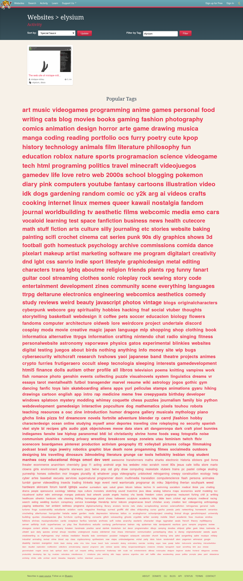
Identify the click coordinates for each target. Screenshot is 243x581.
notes (118, 520)
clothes (89, 278)
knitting (177, 370)
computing (136, 469)
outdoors (200, 449)
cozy (42, 459)
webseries (38, 505)
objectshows (100, 428)
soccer (137, 316)
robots (196, 406)
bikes (202, 528)
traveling (141, 423)
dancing (30, 388)
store (205, 464)
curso (153, 509)
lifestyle (115, 261)
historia (185, 460)
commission (102, 535)
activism (109, 443)
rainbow (109, 547)
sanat (98, 528)
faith (119, 550)
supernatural (87, 478)
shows (195, 237)
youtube (100, 183)
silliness (151, 550)
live (75, 524)
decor (130, 528)
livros (214, 460)
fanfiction (110, 220)
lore (115, 323)
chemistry (73, 464)
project (153, 323)
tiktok (195, 487)
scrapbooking (152, 505)
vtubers (165, 469)
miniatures (91, 554)
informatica (34, 336)
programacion (137, 156)
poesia (170, 509)
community (125, 286)
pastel (191, 469)
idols (152, 539)
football (32, 245)
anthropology (211, 502)
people (34, 491)
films (131, 211)
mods (91, 513)
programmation (142, 528)
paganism (186, 539)
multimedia (132, 478)
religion (116, 269)
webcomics (140, 294)
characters (36, 269)
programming (110, 109)
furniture (68, 516)
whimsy (103, 400)
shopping (160, 329)
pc (183, 469)
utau (159, 438)
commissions (158, 245)
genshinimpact (198, 513)
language (128, 329)
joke (102, 547)
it (100, 316)
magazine (90, 509)
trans (58, 269)
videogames (70, 109)
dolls (59, 370)
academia (144, 498)
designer (170, 550)
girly (116, 469)
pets (123, 316)
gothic (191, 382)
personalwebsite (40, 343)
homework (200, 509)
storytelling (34, 316)
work (210, 370)
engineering (108, 294)
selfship (35, 524)
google (207, 539)
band (155, 356)
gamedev (35, 174)
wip (179, 350)
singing (188, 336)
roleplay (127, 278)
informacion (130, 531)
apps (118, 388)
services (71, 478)
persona (195, 478)
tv (90, 211)
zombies (215, 550)
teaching (30, 412)
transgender (99, 382)
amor (110, 423)
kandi (62, 487)
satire (196, 535)
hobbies (111, 309)
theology (101, 509)
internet (59, 202)
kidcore (123, 502)
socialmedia (180, 449)
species (46, 531)
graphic (95, 449)
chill (203, 494)
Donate (156, 576)
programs (202, 524)
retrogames (192, 505)
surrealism (95, 487)
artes (35, 478)
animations (179, 388)
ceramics (212, 509)
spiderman (146, 524)
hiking (210, 388)
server (25, 524)
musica (187, 128)
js (207, 494)
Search (32, 3)
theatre (170, 356)
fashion (152, 118)
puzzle (121, 376)
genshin (70, 376)
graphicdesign (145, 261)
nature (83, 156)
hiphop (71, 433)
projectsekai (99, 558)
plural (101, 498)
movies (84, 118)
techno (147, 487)
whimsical (197, 539)
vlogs (158, 520)
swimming (162, 487)
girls (36, 469)
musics (95, 531)
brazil (148, 502)
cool (44, 278)
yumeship (28, 473)
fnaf (145, 309)
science (171, 156)
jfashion (180, 418)
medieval (203, 498)
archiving (25, 558)
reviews (48, 302)
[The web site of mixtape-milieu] (50, 59)
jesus (180, 464)
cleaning (68, 498)
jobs (99, 554)
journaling (126, 228)
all (115, 370)
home (152, 433)
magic (95, 329)
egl (184, 498)
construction (190, 473)
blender (146, 418)
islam (24, 547)
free (138, 394)
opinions (126, 554)
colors (159, 494)
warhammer (100, 550)
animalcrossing (74, 547)
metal (173, 261)
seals (178, 520)
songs (132, 438)
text (184, 502)
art (26, 109)
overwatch (115, 543)
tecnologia (122, 363)
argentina (135, 554)
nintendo (144, 336)
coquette (121, 400)
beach (100, 543)
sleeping (145, 363)
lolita (197, 464)
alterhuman (41, 513)
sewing (162, 278)
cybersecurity (37, 356)
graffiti (120, 509)
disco (43, 82)
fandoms (31, 323)
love (68, 174)
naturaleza (65, 554)
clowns (26, 469)
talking (87, 516)
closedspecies (48, 516)
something (187, 547)
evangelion (47, 543)
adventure (127, 418)
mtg (138, 524)
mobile (164, 516)
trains (176, 469)
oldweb (101, 323)
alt (146, 428)
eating (35, 502)
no (182, 423)
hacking (130, 309)
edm (47, 494)
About (146, 576)
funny (184, 269)
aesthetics (170, 294)
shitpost (180, 528)
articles (45, 528)
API (180, 576)
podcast (29, 449)
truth (43, 524)
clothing (194, 329)
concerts (96, 516)
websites (201, 343)
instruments (186, 543)
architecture (79, 323)
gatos (135, 343)
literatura (114, 454)
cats (50, 118)
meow (118, 428)
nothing (107, 350)
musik (125, 550)
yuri (128, 388)
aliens (106, 388)
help (215, 473)
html (43, 165)
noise (204, 433)
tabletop (71, 491)
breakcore (116, 438)
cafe (189, 464)
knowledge (91, 502)
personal (187, 109)
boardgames (52, 443)
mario (214, 464)
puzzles (151, 400)
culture (90, 228)
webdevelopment (38, 406)
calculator (145, 535)
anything (127, 350)
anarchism (58, 464)
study (29, 302)
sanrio (65, 261)
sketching (111, 491)
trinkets (88, 482)
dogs (40, 193)
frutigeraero (67, 363)
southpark (197, 482)
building (26, 516)
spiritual (58, 550)
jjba (60, 516)
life (55, 174)
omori (87, 459)
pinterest (72, 443)
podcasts (80, 494)
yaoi (122, 356)
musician (55, 554)
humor (115, 412)
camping (162, 528)
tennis (126, 505)
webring (105, 554)
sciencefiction (177, 505)
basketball (60, 316)
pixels (167, 406)
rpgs (53, 449)
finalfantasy (111, 550)
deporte (64, 469)
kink (194, 547)
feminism (173, 438)
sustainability (46, 509)
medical (186, 487)
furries (45, 363)
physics (118, 343)
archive (129, 245)
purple (106, 494)
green (120, 487)
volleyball (152, 443)
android (108, 464)
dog (129, 406)
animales (208, 478)
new (107, 539)
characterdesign (36, 423)
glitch (106, 516)
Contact (211, 576)
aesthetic (108, 211)
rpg (170, 269)
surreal (111, 509)
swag (175, 433)
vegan (158, 543)
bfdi (103, 433)
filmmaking (202, 443)
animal (55, 531)
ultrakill (25, 531)
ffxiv (198, 438)
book (210, 329)
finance (44, 370)
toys (56, 388)
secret (53, 558)
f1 (90, 464)
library (107, 505)
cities (159, 554)
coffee (110, 316)
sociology (60, 491)
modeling (207, 491)
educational (58, 459)
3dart (172, 516)
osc (68, 412)
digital (29, 350)
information (100, 336)
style (35, 428)
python (211, 400)
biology (179, 316)
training (163, 535)
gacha (161, 509)
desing (123, 543)
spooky (117, 547)
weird (67, 302)
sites (132, 509)
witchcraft (64, 356)
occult (89, 363)
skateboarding (84, 388)
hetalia (65, 513)
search (26, 502)
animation (60, 128)
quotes (36, 516)
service (79, 502)
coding (54, 137)
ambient (56, 505)
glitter (188, 528)
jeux (199, 547)
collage (184, 443)
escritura (176, 524)
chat (160, 336)
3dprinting (171, 482)
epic (105, 487)
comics (33, 128)
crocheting (27, 513)
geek (195, 528)
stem (178, 539)
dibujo (153, 528)
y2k (141, 193)
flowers (197, 316)
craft (188, 428)
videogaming (195, 502)
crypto (29, 363)
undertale (172, 323)
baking (201, 228)
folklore (26, 520)
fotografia (189, 433)
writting (214, 494)
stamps (160, 388)
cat (104, 237)
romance (39, 376)
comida (186, 245)
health (173, 220)
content (36, 528)
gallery (148, 412)
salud (112, 487)
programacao (136, 502)
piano (202, 412)
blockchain (116, 528)
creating (168, 513)
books (106, 118)
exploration (41, 547)
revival (46, 539)
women (164, 505)
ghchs (28, 418)
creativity (204, 253)
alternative (60, 336)
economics (187, 491)
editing (191, 261)
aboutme (93, 269)
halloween (120, 498)
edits (39, 558)
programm (94, 547)
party (146, 539)
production (91, 443)
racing (213, 498)
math (28, 228)
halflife (152, 554)
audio (74, 428)
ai (162, 193)
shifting (91, 550)
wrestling (98, 438)
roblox (63, 156)
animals (91, 146)
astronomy (71, 343)
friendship (104, 502)
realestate (152, 469)
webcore (56, 309)
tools (149, 454)
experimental (157, 343)
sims (171, 535)
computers (70, 183)
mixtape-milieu (37, 79)
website (181, 228)
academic (182, 516)
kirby (154, 498)
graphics (174, 237)
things (75, 459)
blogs (170, 302)
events (86, 376)
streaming (65, 278)
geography (127, 443)
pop (103, 469)
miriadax (160, 547)
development (76, 286)
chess (136, 400)
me (137, 253)
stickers (197, 460)
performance (119, 524)
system (162, 376)
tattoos (138, 487)
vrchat (139, 539)
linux (80, 202)
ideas (148, 491)
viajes (114, 539)
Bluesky (69, 575)
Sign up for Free (214, 3)
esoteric (138, 520)
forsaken (69, 528)
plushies (52, 438)
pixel (198, 428)
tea (125, 464)
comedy (195, 294)
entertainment (40, 286)
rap (97, 394)
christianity (123, 433)
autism (74, 370)
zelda (76, 543)
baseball (45, 478)
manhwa (29, 459)
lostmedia (210, 528)
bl (42, 428)
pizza (52, 418)
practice (90, 528)
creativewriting (28, 535)
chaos (120, 531)
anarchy (127, 520)
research (86, 356)
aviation (71, 509)
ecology (205, 473)
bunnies (211, 428)
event (106, 482)
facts (107, 543)
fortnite (109, 418)
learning (56, 220)
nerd (115, 482)
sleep (103, 363)
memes (99, 202)
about (77, 350)
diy (157, 237)
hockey (125, 494)
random (93, 193)
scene (149, 286)
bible (161, 498)
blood (60, 539)
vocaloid (33, 220)
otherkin (40, 498)
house (93, 543)
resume (134, 382)
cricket (177, 498)
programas (171, 494)
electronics (77, 294)
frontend (196, 550)
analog (157, 491)
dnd (27, 261)
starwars (77, 469)
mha (82, 543)
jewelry (65, 449)
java (141, 491)
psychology (103, 245)
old (110, 469)
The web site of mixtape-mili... (45, 75)
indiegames (32, 433)
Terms (199, 576)
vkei (25, 428)
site (169, 350)
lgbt (39, 261)
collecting (104, 376)
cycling (78, 516)
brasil (42, 449)
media (181, 211)
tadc (52, 550)
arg (153, 193)
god (206, 460)
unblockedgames (126, 539)
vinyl (58, 535)
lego (97, 482)
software (120, 253)
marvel (118, 382)
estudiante (60, 509)
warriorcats (127, 482)
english (65, 394)
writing (32, 118)
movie (61, 329)
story (180, 278)
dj (94, 473)
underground (84, 531)
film (110, 146)
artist (72, 253)
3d (209, 237)
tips (44, 554)
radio (172, 336)
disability (26, 543)
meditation (75, 535)
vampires (194, 370)
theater (27, 464)
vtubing (69, 543)
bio (199, 400)
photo (55, 376)
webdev (134, 464)
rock (145, 278)
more (56, 543)
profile (104, 370)
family (188, 400)
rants (80, 509)
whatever (103, 473)
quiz (33, 531)
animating (37, 539)
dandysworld (165, 524)
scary (167, 502)
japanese (138, 356)
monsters (99, 491)
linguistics (180, 376)
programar (143, 482)
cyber (26, 478)
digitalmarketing (94, 505)
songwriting (187, 535)
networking (187, 509)
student (202, 454)
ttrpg (28, 294)
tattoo (124, 513)
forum (53, 487)
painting (32, 237)
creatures (151, 547)
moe (114, 531)
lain (65, 388)
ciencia (45, 550)
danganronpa (162, 428)
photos (132, 302)
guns (184, 524)
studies (188, 550)
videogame (201, 156)
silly (106, 228)
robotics (80, 449)
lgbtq (73, 269)
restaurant (184, 494)
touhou (181, 406)
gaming (128, 118)
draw (124, 469)
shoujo (63, 531)
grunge (130, 454)
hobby (196, 418)
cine (153, 423)
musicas (199, 516)
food (208, 109)
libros (126, 370)
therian (184, 482)
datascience (214, 554)
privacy (83, 438)
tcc (216, 491)
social (157, 309)
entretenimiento (140, 550)
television (144, 370)
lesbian (179, 454)
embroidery (132, 543)
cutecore (194, 220)
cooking (34, 202)
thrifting (79, 498)
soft (111, 520)
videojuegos (178, 165)
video (207, 183)
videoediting (51, 482)
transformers (134, 460)
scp (67, 539)
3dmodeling (95, 454)
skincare (42, 487)
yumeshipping (159, 531)
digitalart (178, 253)
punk (133, 237)
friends (137, 269)
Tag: (134, 32)
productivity (26, 554)
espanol (85, 547)
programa (79, 505)
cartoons (150, 183)
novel (164, 464)
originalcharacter (194, 531)
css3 (71, 550)
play (69, 524)
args (118, 464)
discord (193, 323)
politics (99, 165)
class (73, 539)
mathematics (147, 406)
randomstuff (168, 539)
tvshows (107, 356)
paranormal (88, 433)
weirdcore (132, 323)
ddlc (112, 554)
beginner (179, 550)
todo (93, 535)
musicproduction (50, 520)
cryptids (137, 516)
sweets (206, 531)
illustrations (85, 524)
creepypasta (155, 394)
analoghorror (139, 513)
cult (76, 550)
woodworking (168, 554)
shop (178, 329)
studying (83, 423)
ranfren (80, 558)
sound (121, 491)
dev (97, 459)
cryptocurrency (83, 539)
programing (69, 165)
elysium (35, 82)
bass (164, 543)
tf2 (140, 443)
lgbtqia (72, 487)
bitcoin (128, 487)
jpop (84, 464)
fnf (61, 418)
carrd (166, 418)
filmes (163, 449)
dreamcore (76, 418)
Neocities (31, 575)
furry (138, 137)
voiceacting (116, 516)
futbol (80, 382)
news (156, 220)
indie (81, 261)
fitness (205, 336)
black (62, 543)
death (117, 449)
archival (46, 558)
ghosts (127, 516)
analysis (192, 498)
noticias (65, 535)
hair (48, 505)
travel (120, 165)
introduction (95, 412)
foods (164, 433)
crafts (197, 193)
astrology (161, 382)
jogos (177, 382)
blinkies (181, 343)
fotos (87, 543)
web (98, 174)
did (126, 509)
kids (155, 524)
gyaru (197, 388)
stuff (43, 228)
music (41, 109)
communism (32, 438)
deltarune (49, 294)
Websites (19, 3)
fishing (195, 494)
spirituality (89, 309)
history (32, 146)
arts (74, 228)
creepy (175, 473)
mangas (68, 494)
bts (43, 454)
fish (25, 376)
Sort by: (32, 32)
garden (83, 513)
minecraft (144, 165)
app (77, 394)
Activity (44, 3)
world (198, 491)
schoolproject (155, 513)
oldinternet (105, 531)
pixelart (32, 253)
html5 (28, 370)
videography (128, 473)
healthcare (28, 498)
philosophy (162, 146)
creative (78, 329)
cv (130, 513)
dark (178, 428)
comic (116, 193)
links (40, 418)
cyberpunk (33, 309)
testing (45, 350)
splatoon (49, 400)
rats (133, 505)
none (128, 449)
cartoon (49, 394)
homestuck (72, 245)
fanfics (83, 520)
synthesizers (98, 539)
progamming (145, 449)
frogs (34, 509)
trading (76, 482)
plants (156, 269)
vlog (190, 454)
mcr (64, 473)
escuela (58, 478)
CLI (165, 576)
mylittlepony (206, 520)
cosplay (30, 329)
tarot (41, 382)
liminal (178, 513)
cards (63, 520)
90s (146, 237)
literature (131, 146)
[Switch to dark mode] (239, 3)
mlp (144, 329)
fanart (200, 269)
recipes (52, 428)
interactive (91, 406)
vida (60, 498)
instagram (124, 535)
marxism (36, 543)
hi (154, 487)
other (89, 370)
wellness (67, 505)
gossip (170, 543)
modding (85, 400)
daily (39, 531)
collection (54, 473)
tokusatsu (62, 558)
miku (160, 482)
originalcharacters (197, 302)
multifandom (52, 547)
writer (146, 516)
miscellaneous (76, 554)
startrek (106, 528)
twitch (188, 438)
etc (145, 228)
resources (50, 412)
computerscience (168, 478)
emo (198, 211)
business (135, 220)
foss (191, 516)
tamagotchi (169, 547)
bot (124, 528)
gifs (64, 428)
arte (125, 128)
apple (214, 531)
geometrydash (28, 550)
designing (30, 454)
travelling (56, 454)
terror (114, 502)
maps (176, 491)
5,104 (69, 79)
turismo (26, 509)
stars (138, 428)
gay (71, 309)
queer (120, 202)
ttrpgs (79, 336)
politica (184, 554)
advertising (197, 543)
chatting (210, 487)
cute (174, 137)
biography (71, 558)
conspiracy (67, 502)
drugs (186, 513)
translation (148, 478)
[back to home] (6, 4)
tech (28, 165)
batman (131, 524)
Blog (173, 576)
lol (110, 433)
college (201, 469)
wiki (146, 382)
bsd (89, 494)
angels (115, 494)
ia (175, 531)
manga (32, 137)
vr (210, 376)
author (39, 494)
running (68, 438)
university (213, 513)
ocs (123, 137)
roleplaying (168, 423)
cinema (89, 237)
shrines (36, 520)
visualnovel (28, 494)
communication (144, 531)
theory (194, 520)
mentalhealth (60, 382)
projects (189, 356)
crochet (68, 237)
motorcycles (160, 550)
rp (157, 418)
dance (205, 245)
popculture (113, 406)
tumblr (26, 482)
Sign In (230, 3)
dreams (199, 376)
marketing (94, 253)
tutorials (93, 520)
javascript (108, 302)
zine (78, 412)
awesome (118, 460)
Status (188, 576)
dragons (132, 412)
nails (212, 505)
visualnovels (141, 376)
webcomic (155, 211)
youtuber (114, 535)
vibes (170, 531)
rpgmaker (168, 520)
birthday (176, 394)
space (88, 220)
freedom (149, 494)
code (195, 278)
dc (153, 482)
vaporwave (96, 343)
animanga (57, 494)
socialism (175, 487)
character (149, 520)
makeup (54, 253)
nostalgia (165, 202)
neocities (72, 531)
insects (65, 482)
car (140, 454)
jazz (87, 469)
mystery (67, 400)
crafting (123, 336)
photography (184, 118)
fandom (192, 202)
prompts (192, 554)
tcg (49, 554)
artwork (97, 494)
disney (181, 531)
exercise (142, 543)
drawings (31, 394)
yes (202, 487)
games (162, 109)
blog (65, 118)
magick (38, 550)
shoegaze (26, 528)
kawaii (140, 202)
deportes (124, 423)
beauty (85, 302)
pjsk (84, 428)
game (141, 128)
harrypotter (55, 513)
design (87, 128)
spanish (208, 423)
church (155, 535)
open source (45, 575)
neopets (83, 550)
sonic (108, 278)
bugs (190, 350)
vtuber (173, 309)
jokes (200, 554)
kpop (190, 137)
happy (118, 554)
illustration (181, 183)
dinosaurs (74, 454)
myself (98, 423)
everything (172, 286)
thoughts (192, 309)
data (128, 428)
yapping (26, 505)
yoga (114, 473)
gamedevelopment (197, 363)
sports (105, 156)
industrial (26, 539)
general (204, 505)
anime (141, 109)
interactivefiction (209, 543)
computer (53, 323)
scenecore (31, 443)
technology (61, 146)
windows (30, 400)
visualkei (31, 547)
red (131, 550)
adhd (177, 535)
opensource (46, 491)
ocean (57, 423)
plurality (86, 473)
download (89, 558)
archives (103, 520)
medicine (111, 394)
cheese (205, 547)
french (185, 520)
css (50, 261)
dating (124, 547)
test (74, 220)
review (212, 524)
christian (157, 502)
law (60, 433)
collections (63, 547)
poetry (156, 137)
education (37, 156)
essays (28, 382)
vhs (133, 494)
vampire (192, 524)
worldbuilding (65, 211)
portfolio (103, 137)
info (143, 350)
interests (165, 363)
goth (50, 245)
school (135, 174)
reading (78, 137)
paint (206, 554)
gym (203, 382)
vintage (152, 302)
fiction (59, 228)
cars (212, 211)
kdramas (114, 513)
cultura (88, 491)
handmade (80, 528)
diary (29, 183)
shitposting (142, 509)
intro (87, 394)
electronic (172, 460)
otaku (140, 505)
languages (201, 286)
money (156, 350)
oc (130, 193)
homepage (90, 498)
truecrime (132, 491)
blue (107, 449)
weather (83, 487)
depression (102, 513)
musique (205, 535)
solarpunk (134, 535)
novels (94, 418)
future (159, 539)
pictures (169, 443)
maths (149, 460)
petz (178, 509)
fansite (49, 433)
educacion (157, 316)
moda (47, 329)
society (155, 516)
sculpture (132, 498)
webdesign (85, 316)
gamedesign (68, 406)
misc (145, 464)
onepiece (73, 520)
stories (160, 228)
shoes (109, 498)
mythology (185, 412)
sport (96, 261)
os (218, 528)
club (142, 554)
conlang (106, 524)
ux (64, 524)
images (74, 473)
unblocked (145, 473)
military (214, 535)
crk (51, 528)
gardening (65, 193)
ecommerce (41, 464)
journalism (171, 400)
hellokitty (163, 454)
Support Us (68, 3)
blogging (160, 174)
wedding (44, 502)
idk (26, 193)
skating (212, 469)
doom (119, 478)
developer (195, 394)
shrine (140, 433)
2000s (114, 174)
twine (95, 469)
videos (177, 193)
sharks (159, 460)
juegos (62, 350)
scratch (154, 464)
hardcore (51, 498)
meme (127, 394)
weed (209, 482)
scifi (50, 237)
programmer (105, 478)
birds (91, 350)
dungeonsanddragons (136, 547)
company (59, 528)
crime (53, 539)
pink (45, 183)
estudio (96, 524)
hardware (28, 487)
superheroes (54, 524)
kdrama (166, 491)
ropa (80, 491)
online (69, 423)
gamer (37, 482)
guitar (29, 278)
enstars (117, 505)
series (117, 237)
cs (38, 535)
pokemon (189, 174)
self (147, 554)
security (193, 423)
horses (41, 473)
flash (184, 478)
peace (177, 554)
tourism (55, 502)
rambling (150, 543)
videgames (205, 550)
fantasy (124, 183)
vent (106, 459)
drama (25, 491)
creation (176, 502)
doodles (171, 528)
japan (110, 329)
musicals (164, 412)
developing (37, 554)
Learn (55, 3)
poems (161, 370)
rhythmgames (47, 535)
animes (208, 356)
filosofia (85, 535)
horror (108, 128)
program (154, 253)
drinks (33, 558)
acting (97, 464)
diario (65, 550)
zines (102, 286)
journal (32, 211)
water (74, 513)
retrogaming (161, 473)
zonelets (147, 438)
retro (83, 174)
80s (172, 464)
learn (168, 498)
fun (186, 146)
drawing (163, 128)
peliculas (142, 388)
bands (140, 494)
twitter (177, 543)
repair (178, 547)
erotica (208, 516)
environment (49, 469)
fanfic (45, 388)
